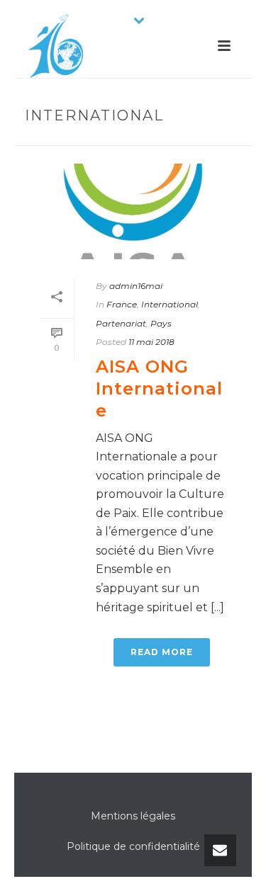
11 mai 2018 (151, 341)
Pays (161, 323)
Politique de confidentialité (133, 846)
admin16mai (135, 285)
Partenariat (121, 323)
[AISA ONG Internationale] (133, 211)
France (121, 304)
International (169, 304)
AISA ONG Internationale (159, 388)
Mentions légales (133, 816)
